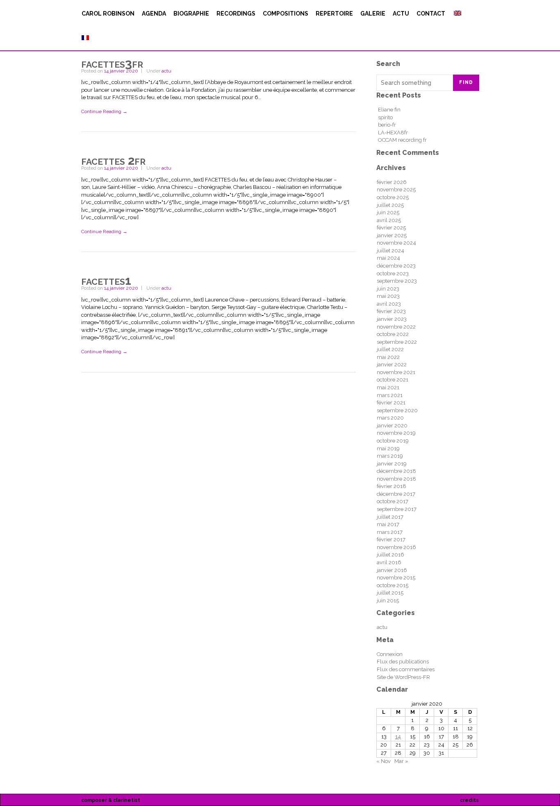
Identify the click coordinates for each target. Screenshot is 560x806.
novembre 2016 (396, 547)
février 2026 (392, 182)
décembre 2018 (396, 471)
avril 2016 (389, 562)
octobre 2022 (393, 334)
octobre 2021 (392, 380)
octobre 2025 (393, 197)
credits (469, 800)
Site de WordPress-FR (403, 677)
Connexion (390, 654)
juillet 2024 (390, 250)
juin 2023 (388, 289)
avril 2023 (389, 304)
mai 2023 (388, 296)
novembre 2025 (396, 189)
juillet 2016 (390, 555)
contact (431, 13)
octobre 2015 (392, 585)
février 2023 (391, 311)
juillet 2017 (390, 517)
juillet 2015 (390, 593)
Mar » (401, 761)
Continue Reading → (104, 111)
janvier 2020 (392, 425)
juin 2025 (388, 212)
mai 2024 (388, 258)
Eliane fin (389, 110)
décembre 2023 (396, 266)
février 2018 (391, 486)
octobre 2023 (393, 273)
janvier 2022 (392, 364)
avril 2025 (389, 220)
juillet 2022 (390, 349)
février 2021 (391, 403)
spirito (385, 117)
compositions (285, 13)
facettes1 (106, 280)
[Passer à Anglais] (457, 13)
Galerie (372, 13)
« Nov (383, 761)
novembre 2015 (396, 577)
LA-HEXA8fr (393, 132)
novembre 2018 (396, 479)
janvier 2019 (392, 464)
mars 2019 (390, 456)
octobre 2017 (392, 501)
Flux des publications (403, 661)
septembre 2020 (397, 410)
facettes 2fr (113, 160)
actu (401, 13)
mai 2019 (388, 448)
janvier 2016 (392, 570)
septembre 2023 (397, 281)
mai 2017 (388, 524)
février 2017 (391, 539)
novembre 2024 (396, 243)
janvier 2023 (392, 319)
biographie (191, 13)
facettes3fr (112, 63)
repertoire (334, 13)
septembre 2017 (397, 509)
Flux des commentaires (406, 669)
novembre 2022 (396, 327)
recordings (235, 13)
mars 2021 (390, 395)
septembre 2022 (397, 342)
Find (466, 82)
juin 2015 (388, 600)
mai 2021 (388, 387)
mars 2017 (390, 532)
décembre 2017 (396, 494)
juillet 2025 (390, 205)
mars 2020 (390, 418)
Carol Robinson (108, 13)
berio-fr (387, 125)
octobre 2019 (393, 441)
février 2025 (391, 228)
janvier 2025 (392, 235)
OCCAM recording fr (402, 140)
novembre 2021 (396, 372)
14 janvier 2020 (121, 71)
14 (398, 736)
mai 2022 (388, 357)
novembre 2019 (396, 433)
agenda (154, 13)
